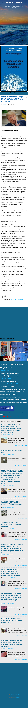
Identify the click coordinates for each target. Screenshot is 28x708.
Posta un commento (8, 304)
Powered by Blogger (15, 694)
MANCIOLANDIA (14, 2)
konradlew (18, 697)
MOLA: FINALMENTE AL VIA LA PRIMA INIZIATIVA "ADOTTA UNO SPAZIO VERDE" (11, 620)
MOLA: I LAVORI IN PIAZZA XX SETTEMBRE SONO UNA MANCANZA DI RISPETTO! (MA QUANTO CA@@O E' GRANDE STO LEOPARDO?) (11, 428)
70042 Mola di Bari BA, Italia (17, 299)
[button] (26, 97)
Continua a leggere (21, 445)
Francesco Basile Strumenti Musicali (11, 383)
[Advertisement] (14, 25)
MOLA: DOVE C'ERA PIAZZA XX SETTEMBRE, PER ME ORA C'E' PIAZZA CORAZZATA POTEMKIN (11, 503)
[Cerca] (26, 3)
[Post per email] (5, 296)
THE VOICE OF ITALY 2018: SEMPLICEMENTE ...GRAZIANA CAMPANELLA (11, 524)
